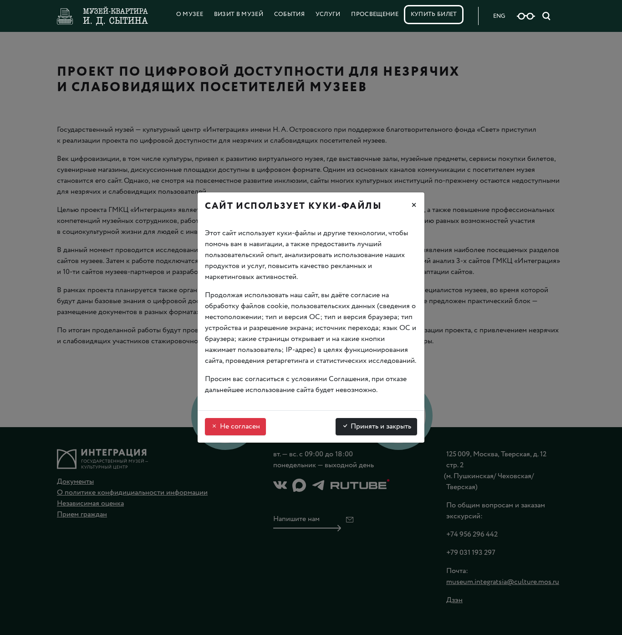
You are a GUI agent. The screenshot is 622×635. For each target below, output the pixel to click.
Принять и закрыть (380, 426)
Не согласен (239, 426)
